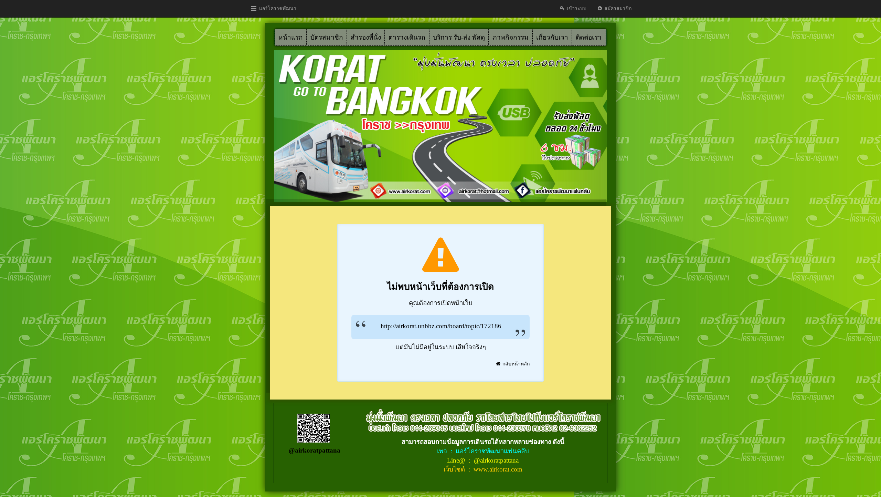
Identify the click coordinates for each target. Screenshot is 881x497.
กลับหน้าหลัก (515, 363)
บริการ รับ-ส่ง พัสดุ (459, 37)
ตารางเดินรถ (407, 37)
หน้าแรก (290, 37)
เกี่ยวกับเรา (552, 37)
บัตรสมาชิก (326, 37)
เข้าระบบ (575, 8)
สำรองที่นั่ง (366, 37)
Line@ (457, 460)
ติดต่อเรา (589, 37)
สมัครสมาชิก (617, 8)
